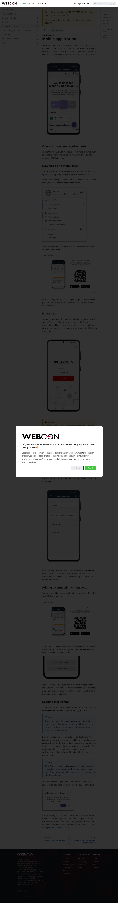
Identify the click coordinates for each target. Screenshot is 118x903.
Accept (90, 468)
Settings (77, 468)
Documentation (27, 3)
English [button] (80, 3)
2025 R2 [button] (40, 3)
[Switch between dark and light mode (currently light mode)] (88, 3)
